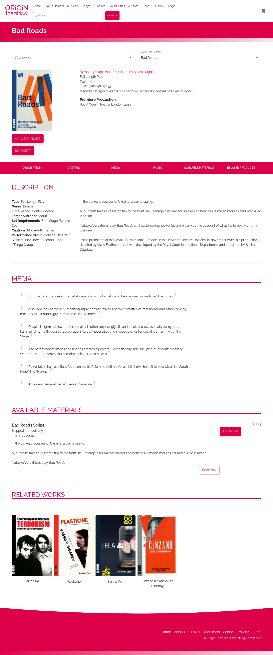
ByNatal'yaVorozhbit (95, 72)
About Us (181, 632)
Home (37, 6)
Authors (133, 6)
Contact (229, 632)
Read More (209, 469)
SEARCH (112, 15)
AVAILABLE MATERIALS (199, 167)
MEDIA (115, 167)
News (159, 6)
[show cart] (263, 11)
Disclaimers (211, 632)
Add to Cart (230, 431)
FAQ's (195, 632)
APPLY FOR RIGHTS (27, 138)
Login (171, 6)
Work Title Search (150, 52)
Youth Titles (117, 6)
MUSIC (157, 167)
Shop (146, 6)
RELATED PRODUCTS (241, 167)
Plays (86, 6)
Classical (100, 6)
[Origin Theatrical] (17, 11)
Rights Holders (54, 6)
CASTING (74, 167)
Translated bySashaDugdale (134, 72)
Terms (256, 632)
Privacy (243, 632)
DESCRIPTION (32, 167)
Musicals (73, 6)
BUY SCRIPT (23, 150)
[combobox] (70, 57)
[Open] (131, 57)
